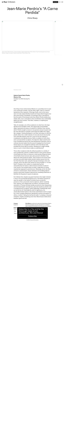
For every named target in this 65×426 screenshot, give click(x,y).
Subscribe (32, 216)
